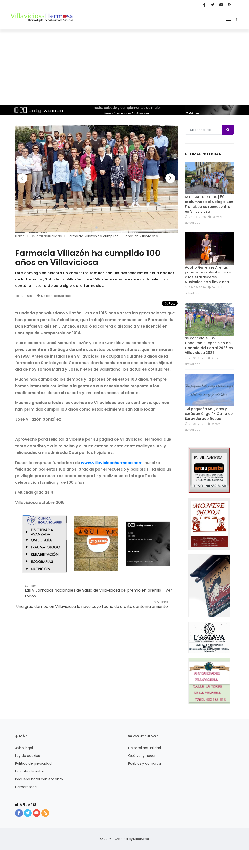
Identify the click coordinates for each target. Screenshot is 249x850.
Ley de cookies (27, 755)
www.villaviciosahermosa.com (111, 462)
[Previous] (22, 178)
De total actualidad (56, 295)
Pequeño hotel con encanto (39, 779)
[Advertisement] (124, 66)
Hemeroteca (26, 786)
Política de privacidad (33, 763)
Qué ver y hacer (142, 755)
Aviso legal (24, 747)
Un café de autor (29, 771)
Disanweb (141, 838)
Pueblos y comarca (144, 763)
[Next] (170, 178)
